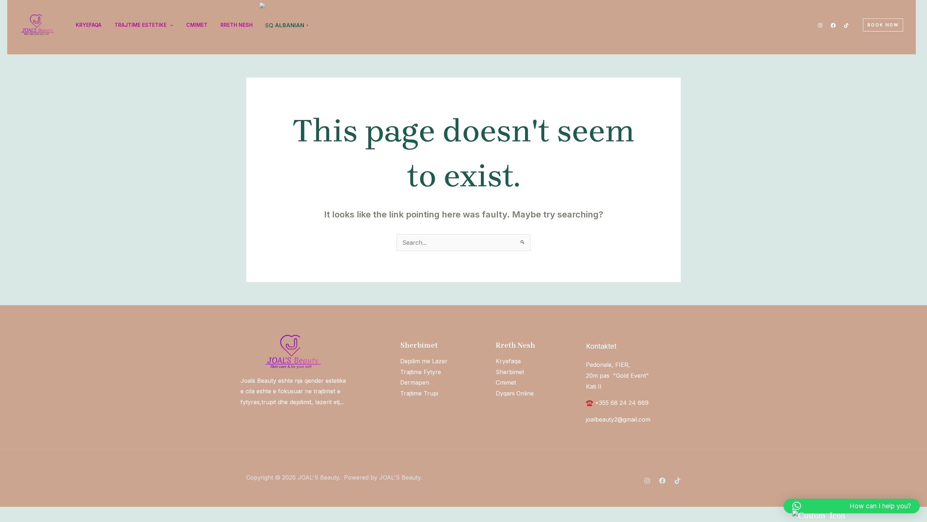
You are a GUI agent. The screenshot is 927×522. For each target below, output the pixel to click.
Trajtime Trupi (419, 393)
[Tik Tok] (846, 25)
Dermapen (414, 382)
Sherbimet (510, 372)
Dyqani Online (515, 393)
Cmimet (506, 382)
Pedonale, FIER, (608, 364)
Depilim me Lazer (424, 361)
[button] (883, 25)
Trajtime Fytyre (420, 372)
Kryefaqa (508, 361)
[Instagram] (820, 25)
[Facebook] (833, 25)
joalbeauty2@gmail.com (618, 419)
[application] (170, 25)
